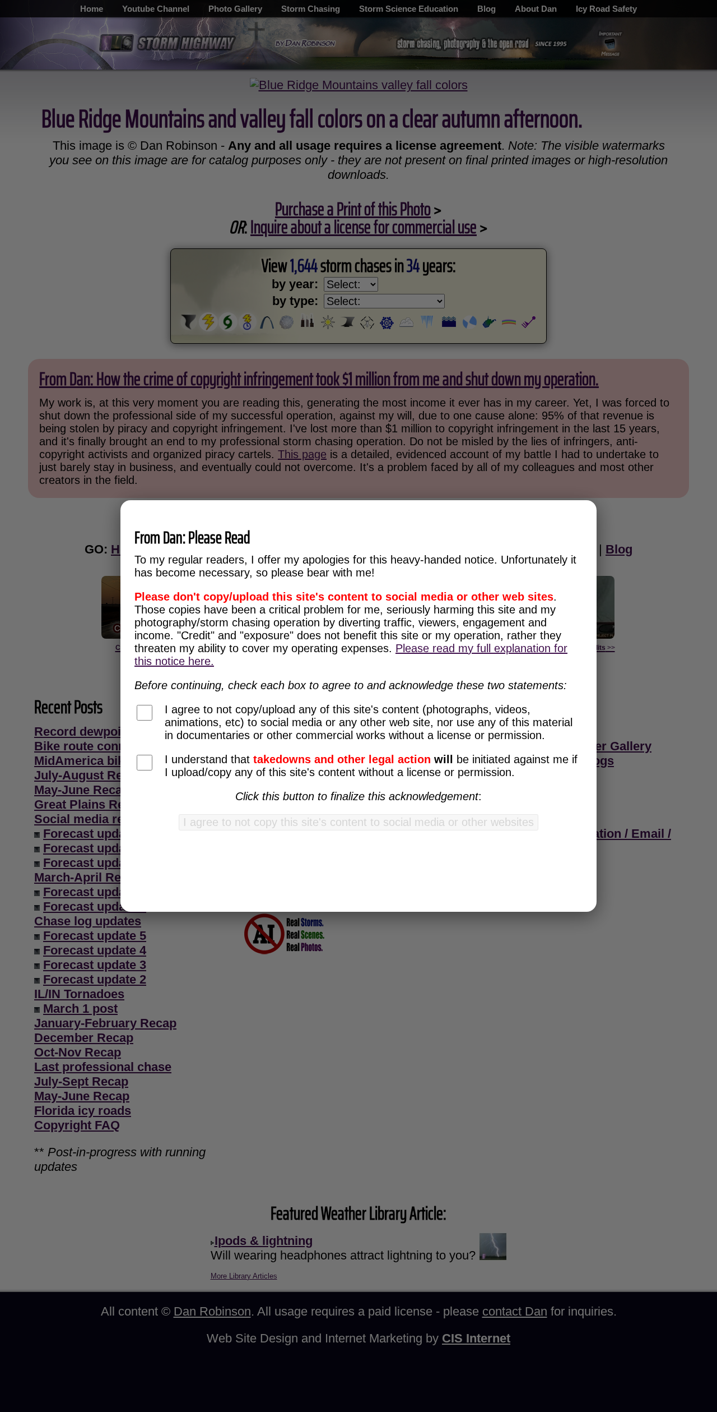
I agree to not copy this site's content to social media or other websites (358, 822)
